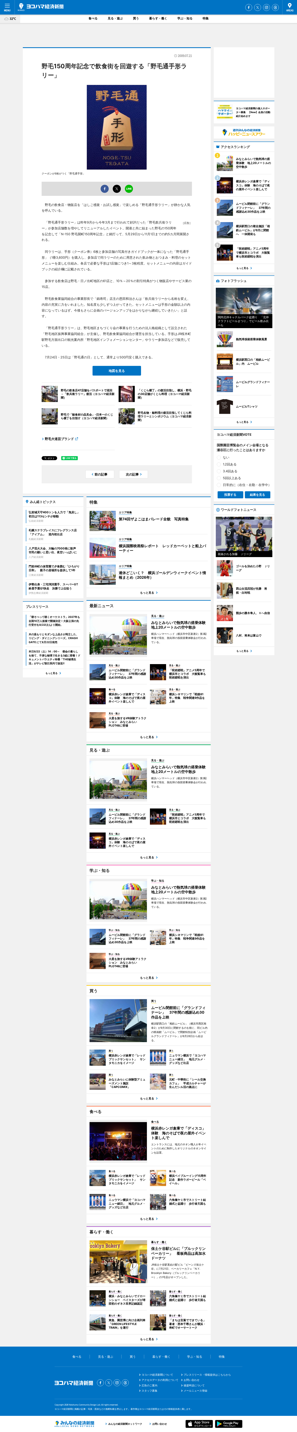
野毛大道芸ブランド (59, 439)
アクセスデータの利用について (160, 1380)
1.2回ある (230, 464)
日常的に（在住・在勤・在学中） (247, 485)
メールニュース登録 (195, 1390)
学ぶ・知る (185, 18)
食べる (93, 18)
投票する (230, 494)
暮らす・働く (158, 18)
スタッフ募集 (149, 1390)
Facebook (248, 7)
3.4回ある (230, 471)
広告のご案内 (149, 1385)
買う (136, 18)
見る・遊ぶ (115, 18)
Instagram (266, 7)
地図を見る (117, 371)
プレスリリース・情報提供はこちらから (207, 1374)
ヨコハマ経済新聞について (157, 1374)
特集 (206, 18)
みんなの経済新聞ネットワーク (74, 1424)
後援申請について (194, 1385)
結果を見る (257, 494)
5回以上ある (232, 478)
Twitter (257, 7)
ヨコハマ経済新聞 (40, 7)
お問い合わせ (191, 1380)
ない (226, 457)
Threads (275, 7)
